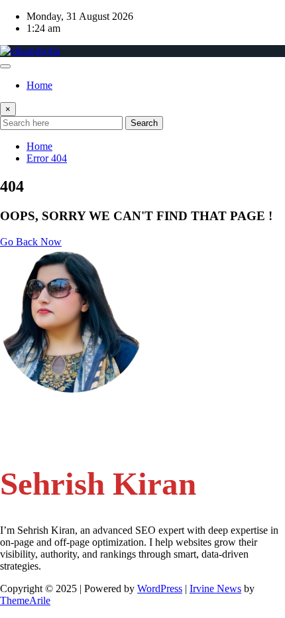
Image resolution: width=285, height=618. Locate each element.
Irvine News (215, 588)
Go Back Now (31, 241)
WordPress (159, 588)
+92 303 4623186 (65, 437)
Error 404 (47, 158)
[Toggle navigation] (5, 66)
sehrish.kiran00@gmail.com (85, 412)
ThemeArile (25, 600)
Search (144, 123)
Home (39, 85)
